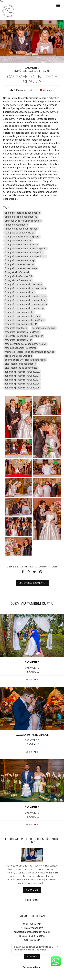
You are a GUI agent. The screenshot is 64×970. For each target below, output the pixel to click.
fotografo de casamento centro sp (23, 284)
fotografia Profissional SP (18, 276)
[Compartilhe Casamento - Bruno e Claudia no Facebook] (23, 572)
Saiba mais (32, 890)
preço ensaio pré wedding (18, 356)
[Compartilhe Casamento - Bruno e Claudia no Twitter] (34, 572)
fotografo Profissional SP (18, 340)
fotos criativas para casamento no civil (25, 344)
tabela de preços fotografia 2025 (22, 383)
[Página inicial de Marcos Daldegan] (8, 11)
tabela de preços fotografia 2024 (22, 379)
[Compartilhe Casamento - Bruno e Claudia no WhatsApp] (28, 572)
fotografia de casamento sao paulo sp (25, 256)
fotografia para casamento (19, 264)
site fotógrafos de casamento (21, 367)
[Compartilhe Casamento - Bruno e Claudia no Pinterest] (40, 572)
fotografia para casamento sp (21, 268)
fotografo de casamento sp (19, 292)
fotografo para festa (16, 328)
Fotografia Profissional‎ (17, 272)
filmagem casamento (16, 224)
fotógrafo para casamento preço (22, 316)
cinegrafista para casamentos (21, 216)
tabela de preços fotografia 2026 (22, 387)
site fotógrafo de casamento (20, 363)
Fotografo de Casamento (18, 280)
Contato (32, 956)
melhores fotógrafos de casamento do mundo (29, 352)
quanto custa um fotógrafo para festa (25, 359)
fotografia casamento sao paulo (22, 236)
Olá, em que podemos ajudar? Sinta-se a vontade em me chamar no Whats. (33, 948)
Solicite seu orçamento (32, 583)
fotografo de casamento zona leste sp (25, 296)
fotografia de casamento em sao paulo (25, 248)
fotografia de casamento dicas (21, 244)
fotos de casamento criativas (20, 348)
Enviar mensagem (33, 928)
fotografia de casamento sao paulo (23, 252)
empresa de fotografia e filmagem (23, 220)
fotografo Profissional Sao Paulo (22, 332)
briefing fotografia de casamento (22, 212)
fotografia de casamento (18, 240)
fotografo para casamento (19, 312)
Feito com (32, 967)
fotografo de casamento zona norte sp (25, 300)
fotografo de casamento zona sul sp (24, 308)
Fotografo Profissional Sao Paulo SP (24, 336)
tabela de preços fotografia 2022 (22, 371)
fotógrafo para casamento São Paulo (24, 320)
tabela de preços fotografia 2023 (22, 375)
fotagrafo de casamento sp (19, 232)
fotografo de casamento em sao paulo (25, 288)
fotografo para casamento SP (21, 324)
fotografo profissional (43, 328)
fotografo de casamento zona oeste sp (26, 304)
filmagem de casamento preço (21, 228)
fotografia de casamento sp (20, 260)
